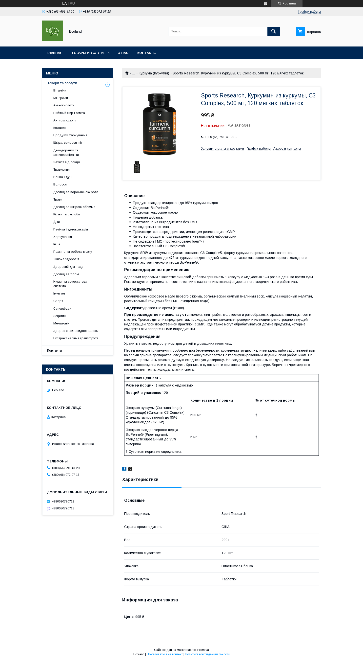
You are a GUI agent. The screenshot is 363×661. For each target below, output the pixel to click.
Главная (54, 53)
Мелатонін (61, 323)
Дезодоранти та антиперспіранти (66, 152)
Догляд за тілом (66, 274)
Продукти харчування (70, 135)
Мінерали (60, 98)
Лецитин (59, 316)
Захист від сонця (66, 162)
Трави (57, 199)
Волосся (60, 184)
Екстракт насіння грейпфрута (76, 338)
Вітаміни (59, 90)
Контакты (147, 53)
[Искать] (273, 31)
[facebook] (124, 469)
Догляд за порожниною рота (75, 192)
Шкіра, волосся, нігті (68, 142)
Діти (56, 222)
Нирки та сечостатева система (70, 284)
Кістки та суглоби (66, 214)
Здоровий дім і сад (68, 267)
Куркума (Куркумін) (154, 73)
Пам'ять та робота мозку (72, 251)
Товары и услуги (87, 53)
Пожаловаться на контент (165, 654)
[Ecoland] (52, 40)
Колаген (59, 128)
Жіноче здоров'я (66, 259)
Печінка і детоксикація (70, 229)
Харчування (62, 237)
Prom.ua (203, 650)
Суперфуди (62, 308)
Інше (56, 244)
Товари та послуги (62, 83)
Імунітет (59, 293)
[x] (130, 469)
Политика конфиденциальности (207, 654)
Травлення (61, 169)
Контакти (54, 350)
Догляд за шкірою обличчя (74, 207)
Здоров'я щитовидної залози (76, 331)
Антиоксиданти (65, 120)
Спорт (58, 301)
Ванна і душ (62, 177)
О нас (123, 53)
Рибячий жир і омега (69, 113)
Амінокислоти (63, 105)
